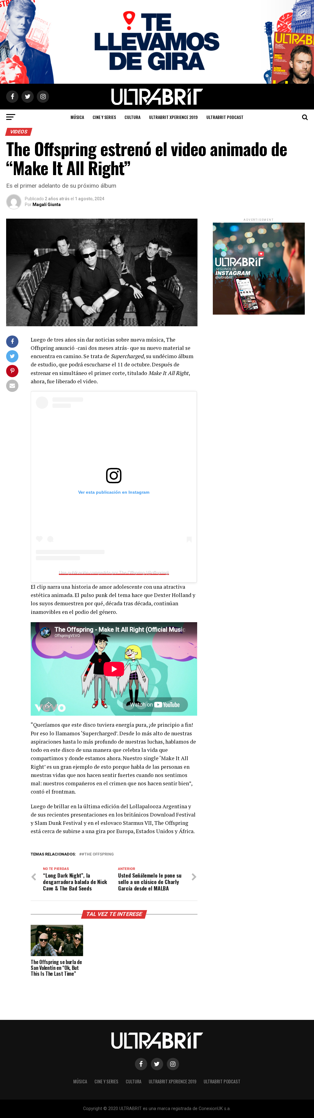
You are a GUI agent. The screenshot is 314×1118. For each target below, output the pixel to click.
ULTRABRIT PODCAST (224, 117)
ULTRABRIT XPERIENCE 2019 (173, 117)
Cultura (132, 117)
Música (77, 117)
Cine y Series (104, 117)
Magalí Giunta (47, 204)
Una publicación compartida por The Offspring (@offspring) (114, 572)
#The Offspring (98, 854)
